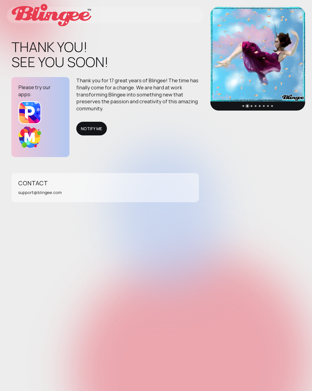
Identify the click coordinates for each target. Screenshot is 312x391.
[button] (243, 106)
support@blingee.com (40, 192)
